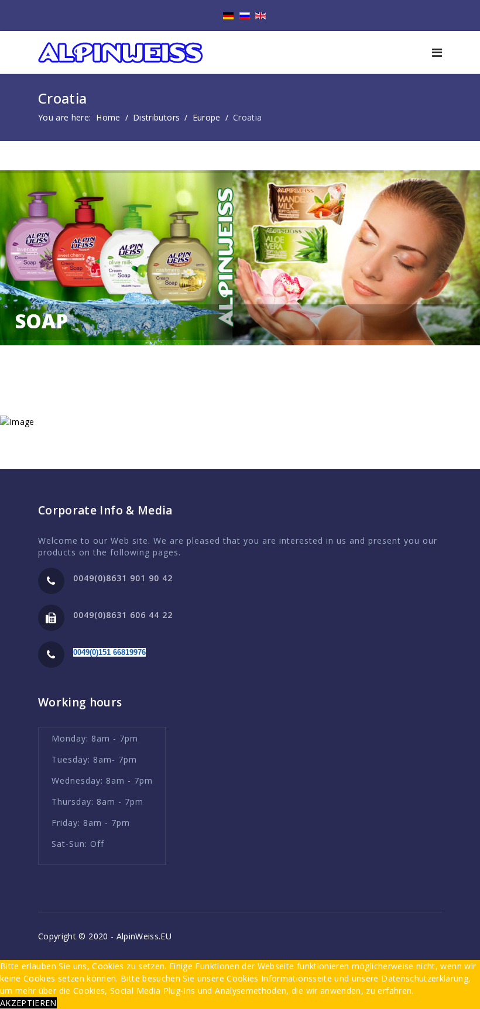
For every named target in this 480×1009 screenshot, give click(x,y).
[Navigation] (437, 52)
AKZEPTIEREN (28, 1002)
